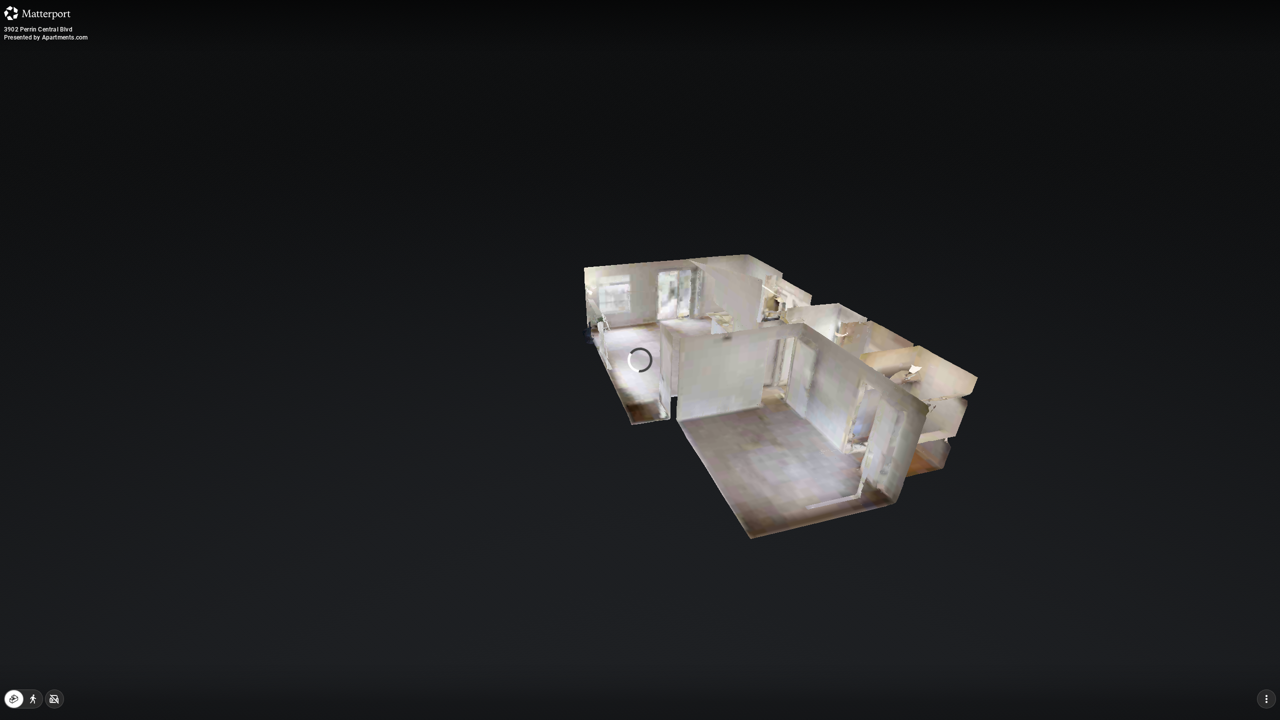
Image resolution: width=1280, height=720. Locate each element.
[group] (23, 699)
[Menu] (1266, 699)
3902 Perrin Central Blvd (38, 29)
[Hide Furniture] (54, 699)
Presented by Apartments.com (46, 37)
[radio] (14, 699)
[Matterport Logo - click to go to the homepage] (37, 13)
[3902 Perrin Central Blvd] (640, 360)
